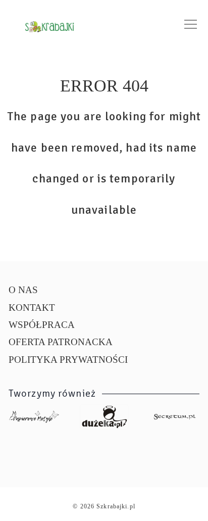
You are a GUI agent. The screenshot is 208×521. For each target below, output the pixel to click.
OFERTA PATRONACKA (61, 342)
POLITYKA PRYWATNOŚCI (68, 359)
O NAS (23, 290)
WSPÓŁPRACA (42, 324)
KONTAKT (32, 307)
